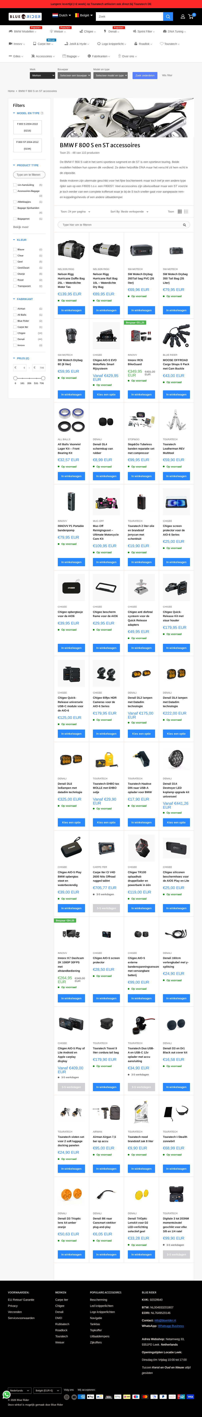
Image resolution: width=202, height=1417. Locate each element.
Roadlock (61, 1330)
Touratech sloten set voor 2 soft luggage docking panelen (71, 1141)
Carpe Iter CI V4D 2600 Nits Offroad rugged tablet (104, 876)
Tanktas (95, 1324)
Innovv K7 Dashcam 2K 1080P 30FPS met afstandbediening (71, 964)
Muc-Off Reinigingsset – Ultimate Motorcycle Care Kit (106, 532)
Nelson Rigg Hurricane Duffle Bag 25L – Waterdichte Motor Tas (71, 280)
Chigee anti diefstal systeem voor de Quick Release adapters (140, 618)
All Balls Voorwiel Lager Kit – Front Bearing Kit (69, 448)
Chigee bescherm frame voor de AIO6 (105, 614)
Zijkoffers (96, 1342)
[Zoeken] (168, 16)
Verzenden (15, 1312)
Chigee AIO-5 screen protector (106, 960)
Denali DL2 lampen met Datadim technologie (140, 702)
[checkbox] (27, 127)
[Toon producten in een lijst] (186, 211)
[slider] (15, 378)
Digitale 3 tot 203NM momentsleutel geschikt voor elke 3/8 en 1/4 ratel (176, 1225)
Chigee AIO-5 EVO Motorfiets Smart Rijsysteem (105, 364)
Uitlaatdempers (99, 1336)
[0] (190, 16)
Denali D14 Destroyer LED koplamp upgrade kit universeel (176, 790)
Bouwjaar (63, 69)
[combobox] (129, 16)
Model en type (101, 69)
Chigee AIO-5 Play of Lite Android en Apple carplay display (71, 1055)
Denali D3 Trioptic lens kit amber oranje (69, 1223)
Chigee (59, 1305)
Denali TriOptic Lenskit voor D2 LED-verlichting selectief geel (138, 1225)
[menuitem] (25, 31)
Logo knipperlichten (102, 1312)
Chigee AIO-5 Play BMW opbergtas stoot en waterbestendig (69, 879)
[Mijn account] (183, 16)
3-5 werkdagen (106, 908)
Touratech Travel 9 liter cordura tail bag (106, 1050)
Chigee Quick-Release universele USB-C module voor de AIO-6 (70, 704)
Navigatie (96, 1318)
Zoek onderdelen (145, 75)
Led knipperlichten (101, 1305)
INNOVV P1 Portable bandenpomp (71, 528)
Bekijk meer (21, 227)
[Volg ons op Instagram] (66, 1397)
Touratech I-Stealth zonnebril (175, 1139)
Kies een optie (106, 394)
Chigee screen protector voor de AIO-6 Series (174, 530)
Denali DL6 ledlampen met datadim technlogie (70, 788)
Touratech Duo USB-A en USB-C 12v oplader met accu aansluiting (141, 1055)
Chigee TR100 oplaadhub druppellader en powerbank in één (139, 879)
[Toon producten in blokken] (179, 211)
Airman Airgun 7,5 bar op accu (104, 1139)
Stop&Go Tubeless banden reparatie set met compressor (141, 448)
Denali (59, 1312)
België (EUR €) (44, 1390)
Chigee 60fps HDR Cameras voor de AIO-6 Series (105, 702)
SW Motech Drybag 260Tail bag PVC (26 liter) (141, 278)
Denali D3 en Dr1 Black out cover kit (175, 1050)
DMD (58, 1318)
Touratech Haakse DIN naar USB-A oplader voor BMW (140, 788)
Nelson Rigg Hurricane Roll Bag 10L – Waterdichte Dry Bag (105, 280)
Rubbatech (62, 1324)
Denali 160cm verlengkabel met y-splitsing (176, 962)
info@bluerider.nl (165, 1320)
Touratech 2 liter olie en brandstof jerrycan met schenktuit (141, 532)
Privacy (13, 1305)
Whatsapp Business (171, 1325)
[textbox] (29, 174)
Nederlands (16, 1390)
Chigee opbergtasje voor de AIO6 (70, 614)
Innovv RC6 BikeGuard (135, 362)
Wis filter (167, 75)
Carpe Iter (61, 1299)
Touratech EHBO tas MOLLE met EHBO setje (106, 788)
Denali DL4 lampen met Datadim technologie (175, 702)
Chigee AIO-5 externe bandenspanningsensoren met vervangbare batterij (141, 966)
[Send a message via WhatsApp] (6, 1394)
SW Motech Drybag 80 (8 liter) (70, 362)
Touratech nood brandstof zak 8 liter (140, 1139)
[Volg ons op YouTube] (74, 1397)
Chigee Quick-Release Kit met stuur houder (173, 616)
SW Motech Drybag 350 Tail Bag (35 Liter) (175, 278)
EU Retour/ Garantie (21, 1299)
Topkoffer (96, 1330)
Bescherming (98, 1299)
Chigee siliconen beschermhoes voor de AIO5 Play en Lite (176, 876)
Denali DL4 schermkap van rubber (103, 448)
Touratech (61, 1336)
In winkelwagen (71, 310)
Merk (33, 69)
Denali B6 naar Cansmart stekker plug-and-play (104, 1223)
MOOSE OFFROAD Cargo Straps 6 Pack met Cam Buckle (176, 364)
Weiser (59, 1342)
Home (11, 91)
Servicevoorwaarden (21, 1318)
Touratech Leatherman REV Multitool (173, 448)
